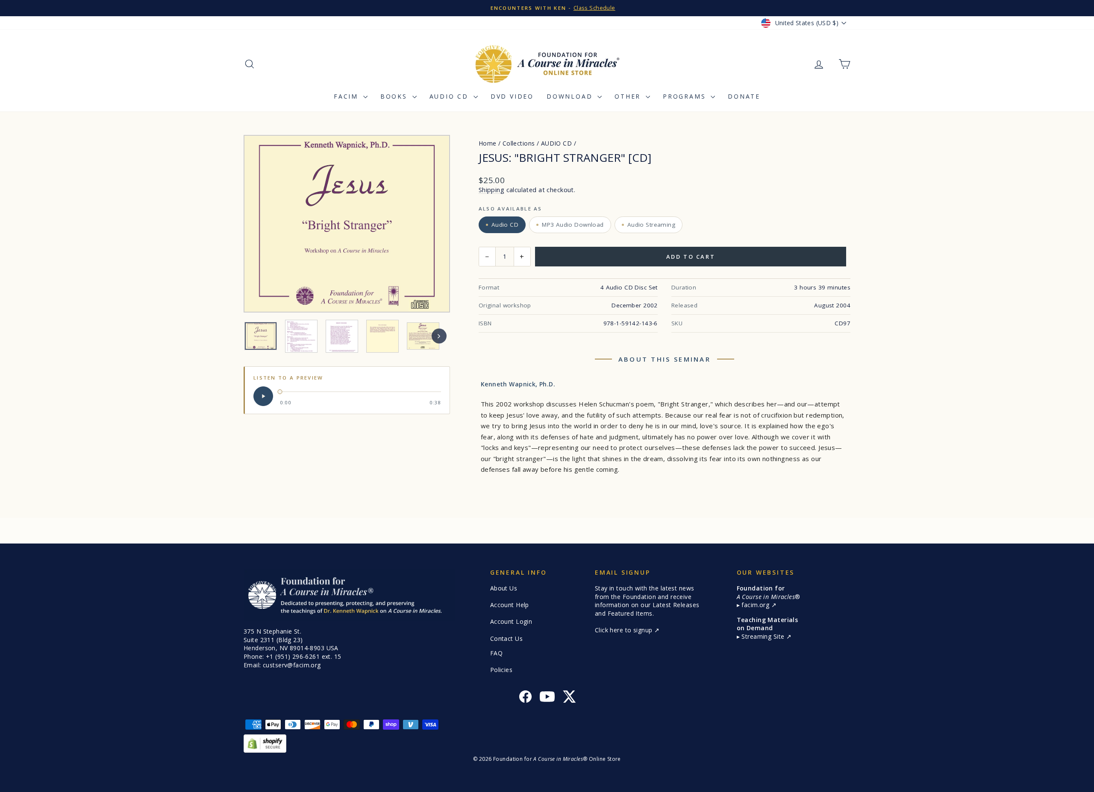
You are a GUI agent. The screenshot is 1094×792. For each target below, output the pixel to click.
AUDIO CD (556, 143)
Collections (519, 143)
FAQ (496, 653)
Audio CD (450, 96)
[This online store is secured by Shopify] (547, 743)
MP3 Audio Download (573, 224)
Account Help (509, 605)
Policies (501, 670)
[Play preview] (263, 396)
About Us (503, 588)
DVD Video (512, 96)
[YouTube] (547, 698)
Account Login (511, 621)
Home (488, 143)
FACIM (347, 96)
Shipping (491, 190)
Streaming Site (763, 636)
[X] (569, 698)
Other (629, 96)
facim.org (756, 605)
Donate (744, 96)
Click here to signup (624, 630)
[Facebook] (525, 698)
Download (571, 96)
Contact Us (506, 638)
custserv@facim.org (292, 665)
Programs (686, 96)
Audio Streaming (651, 224)
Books (395, 96)
